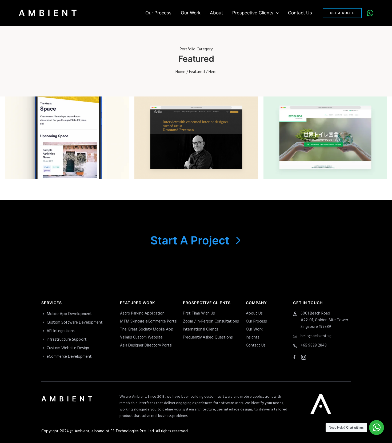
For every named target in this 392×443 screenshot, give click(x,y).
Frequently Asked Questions (208, 337)
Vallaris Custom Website (141, 337)
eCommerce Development (69, 356)
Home (180, 72)
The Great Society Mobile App (146, 329)
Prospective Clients (252, 12)
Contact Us (300, 12)
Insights (252, 337)
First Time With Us (199, 313)
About (216, 12)
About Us (254, 313)
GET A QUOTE (342, 13)
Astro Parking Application (142, 313)
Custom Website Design (68, 348)
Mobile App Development (69, 314)
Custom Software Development (75, 322)
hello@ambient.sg (316, 336)
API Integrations (61, 331)
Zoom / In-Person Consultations (211, 321)
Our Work (191, 12)
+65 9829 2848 (314, 345)
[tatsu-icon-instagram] (303, 357)
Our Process (158, 12)
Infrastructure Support (67, 339)
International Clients (200, 329)
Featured (197, 72)
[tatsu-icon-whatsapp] (370, 13)
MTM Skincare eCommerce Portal (148, 321)
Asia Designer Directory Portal (146, 345)
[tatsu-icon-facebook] (295, 357)
